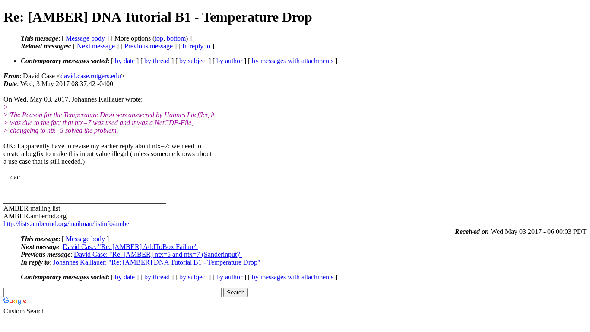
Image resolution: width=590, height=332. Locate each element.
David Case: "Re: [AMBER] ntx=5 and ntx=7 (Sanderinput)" (158, 254)
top (159, 38)
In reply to (196, 46)
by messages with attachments (292, 60)
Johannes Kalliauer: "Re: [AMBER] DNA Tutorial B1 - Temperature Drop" (156, 262)
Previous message (148, 46)
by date (125, 60)
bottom (176, 38)
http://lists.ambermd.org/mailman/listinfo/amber (67, 223)
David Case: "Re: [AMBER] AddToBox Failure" (130, 246)
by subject (193, 60)
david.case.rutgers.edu (90, 76)
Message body (85, 38)
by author (229, 60)
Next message (96, 46)
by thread (157, 60)
